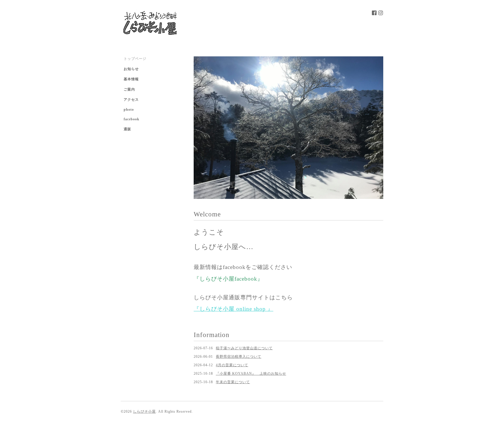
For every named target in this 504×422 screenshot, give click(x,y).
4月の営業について (232, 365)
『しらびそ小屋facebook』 (228, 279)
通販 (127, 129)
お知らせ (131, 69)
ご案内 (129, 89)
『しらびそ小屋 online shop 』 (233, 309)
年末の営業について (233, 382)
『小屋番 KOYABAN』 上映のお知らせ (251, 373)
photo (129, 109)
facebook (131, 119)
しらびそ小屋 (144, 411)
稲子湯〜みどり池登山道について (244, 348)
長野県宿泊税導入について (238, 357)
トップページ (135, 59)
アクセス (131, 100)
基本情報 (131, 79)
